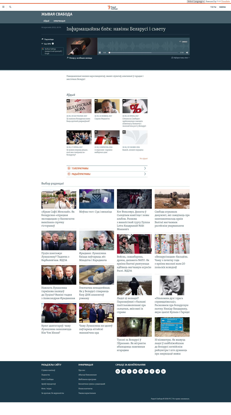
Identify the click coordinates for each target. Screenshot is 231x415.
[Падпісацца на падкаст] (140, 371)
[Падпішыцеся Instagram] (152, 371)
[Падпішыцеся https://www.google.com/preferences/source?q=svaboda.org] (118, 371)
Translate (225, 2)
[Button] (48, 40)
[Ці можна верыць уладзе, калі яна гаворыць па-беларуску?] (79, 137)
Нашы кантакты (85, 389)
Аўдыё (46, 21)
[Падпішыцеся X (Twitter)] (129, 371)
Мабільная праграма (87, 380)
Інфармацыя (59, 21)
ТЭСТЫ (213, 7)
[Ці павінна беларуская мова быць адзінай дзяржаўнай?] (79, 106)
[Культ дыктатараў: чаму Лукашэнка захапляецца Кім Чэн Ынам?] (58, 313)
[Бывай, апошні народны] (135, 137)
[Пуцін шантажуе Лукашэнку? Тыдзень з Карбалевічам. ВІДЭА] (58, 240)
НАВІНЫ (222, 7)
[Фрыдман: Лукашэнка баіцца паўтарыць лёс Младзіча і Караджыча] (96, 240)
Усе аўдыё (144, 159)
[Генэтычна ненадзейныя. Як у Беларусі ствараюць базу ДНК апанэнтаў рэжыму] (96, 275)
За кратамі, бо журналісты (52, 393)
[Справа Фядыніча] (107, 106)
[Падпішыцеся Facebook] (123, 371)
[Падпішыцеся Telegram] (157, 371)
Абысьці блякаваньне (87, 375)
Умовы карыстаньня (87, 393)
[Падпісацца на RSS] (163, 371)
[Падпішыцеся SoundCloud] (146, 371)
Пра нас (81, 370)
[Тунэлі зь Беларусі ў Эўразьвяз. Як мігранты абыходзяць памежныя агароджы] (134, 327)
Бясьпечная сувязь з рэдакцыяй (91, 384)
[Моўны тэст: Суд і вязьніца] (96, 199)
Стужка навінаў (48, 370)
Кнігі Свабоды (47, 380)
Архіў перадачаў (48, 384)
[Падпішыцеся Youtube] (135, 371)
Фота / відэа (46, 389)
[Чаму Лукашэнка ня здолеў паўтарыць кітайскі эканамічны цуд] (96, 313)
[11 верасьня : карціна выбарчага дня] (107, 137)
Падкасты (45, 375)
